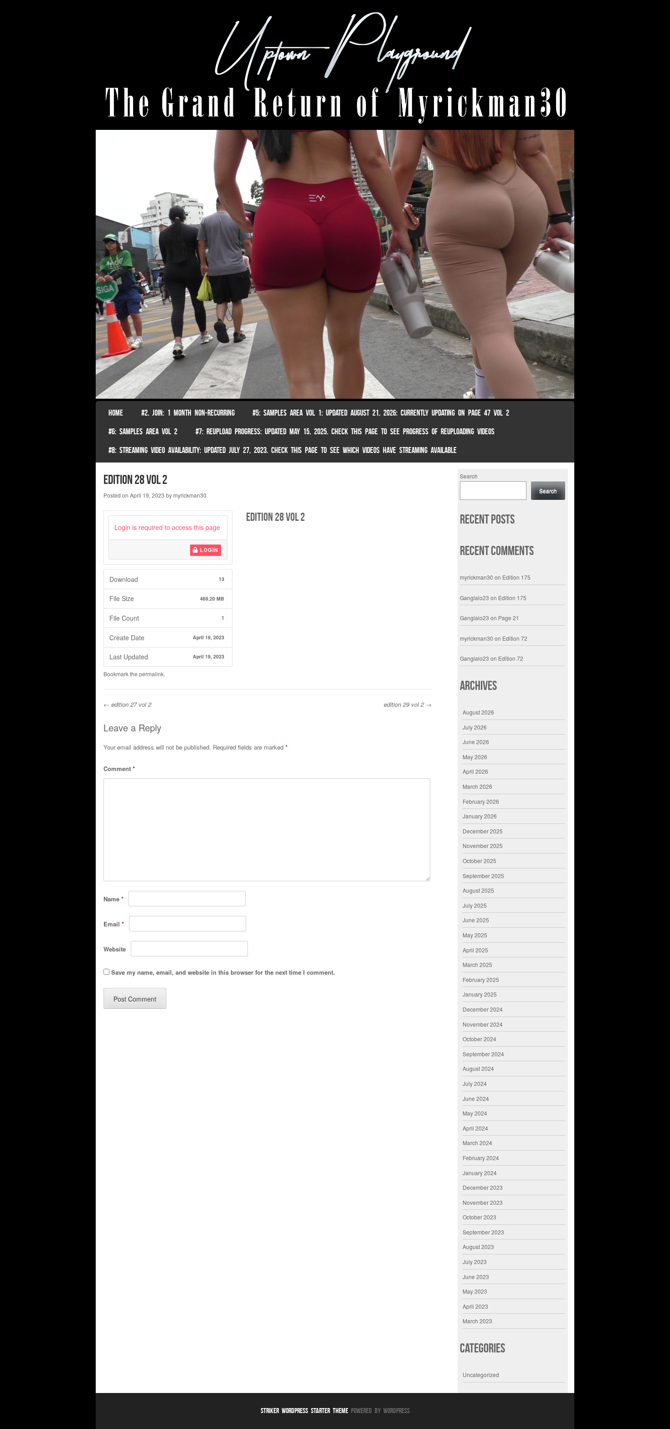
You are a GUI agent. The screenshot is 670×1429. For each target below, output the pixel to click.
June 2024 (476, 1098)
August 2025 (478, 890)
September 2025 (483, 875)
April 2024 (475, 1128)
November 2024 (483, 1024)
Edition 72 (514, 638)
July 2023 (475, 1261)
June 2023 (476, 1276)
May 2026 (475, 757)
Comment (119, 768)
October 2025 (479, 860)
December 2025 (483, 831)
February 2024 (481, 1158)
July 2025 (475, 905)
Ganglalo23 (474, 597)
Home (115, 412)
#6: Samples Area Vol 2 (142, 431)
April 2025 (475, 950)
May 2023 (475, 1291)
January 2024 (480, 1173)
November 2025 (483, 845)
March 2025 (477, 964)
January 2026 (480, 816)
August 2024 (478, 1068)
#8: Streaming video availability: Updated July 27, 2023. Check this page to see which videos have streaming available (282, 450)
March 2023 (477, 1321)
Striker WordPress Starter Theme (304, 1410)
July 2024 (475, 1083)
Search (469, 476)
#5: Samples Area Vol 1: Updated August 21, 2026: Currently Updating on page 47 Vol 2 (381, 412)
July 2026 (475, 727)
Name (113, 898)
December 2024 (483, 1009)
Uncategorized (481, 1374)
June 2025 (476, 920)
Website (114, 949)
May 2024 (475, 1113)
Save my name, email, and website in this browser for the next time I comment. (223, 972)
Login (208, 550)
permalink (151, 674)
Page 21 (508, 618)
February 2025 (481, 979)
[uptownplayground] (335, 67)
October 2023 (479, 1217)
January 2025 (480, 994)
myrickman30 (189, 495)
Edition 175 (516, 577)
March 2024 (477, 1142)
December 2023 (483, 1187)
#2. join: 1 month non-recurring (188, 412)
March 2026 (477, 786)
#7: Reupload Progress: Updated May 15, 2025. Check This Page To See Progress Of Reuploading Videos (345, 431)
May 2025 (475, 935)
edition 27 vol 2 (127, 704)
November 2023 (483, 1202)
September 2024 (483, 1054)
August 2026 (478, 712)
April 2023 (475, 1306)
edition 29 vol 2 (408, 704)
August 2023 (478, 1246)
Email (113, 924)
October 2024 (479, 1039)
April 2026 (475, 771)
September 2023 (483, 1232)
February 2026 (481, 801)
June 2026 (476, 741)
